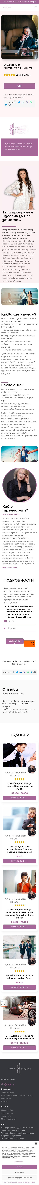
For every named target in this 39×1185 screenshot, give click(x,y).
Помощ (4, 1101)
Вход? (30, 2)
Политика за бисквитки (10, 1182)
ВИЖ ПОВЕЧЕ (18, 798)
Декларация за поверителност (26, 1182)
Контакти (6, 1098)
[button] (36, 1144)
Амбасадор (6, 1116)
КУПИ (19, 86)
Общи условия (7, 1092)
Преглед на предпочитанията (19, 1178)
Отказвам (19, 1172)
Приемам (19, 1167)
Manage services (19, 1161)
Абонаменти (7, 1113)
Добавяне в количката (15, 642)
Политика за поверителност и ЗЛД (16, 1095)
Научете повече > (10, 567)
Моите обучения (8, 1119)
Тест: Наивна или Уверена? (13, 1138)
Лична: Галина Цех (11, 514)
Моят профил (7, 1110)
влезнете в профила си (23, 709)
